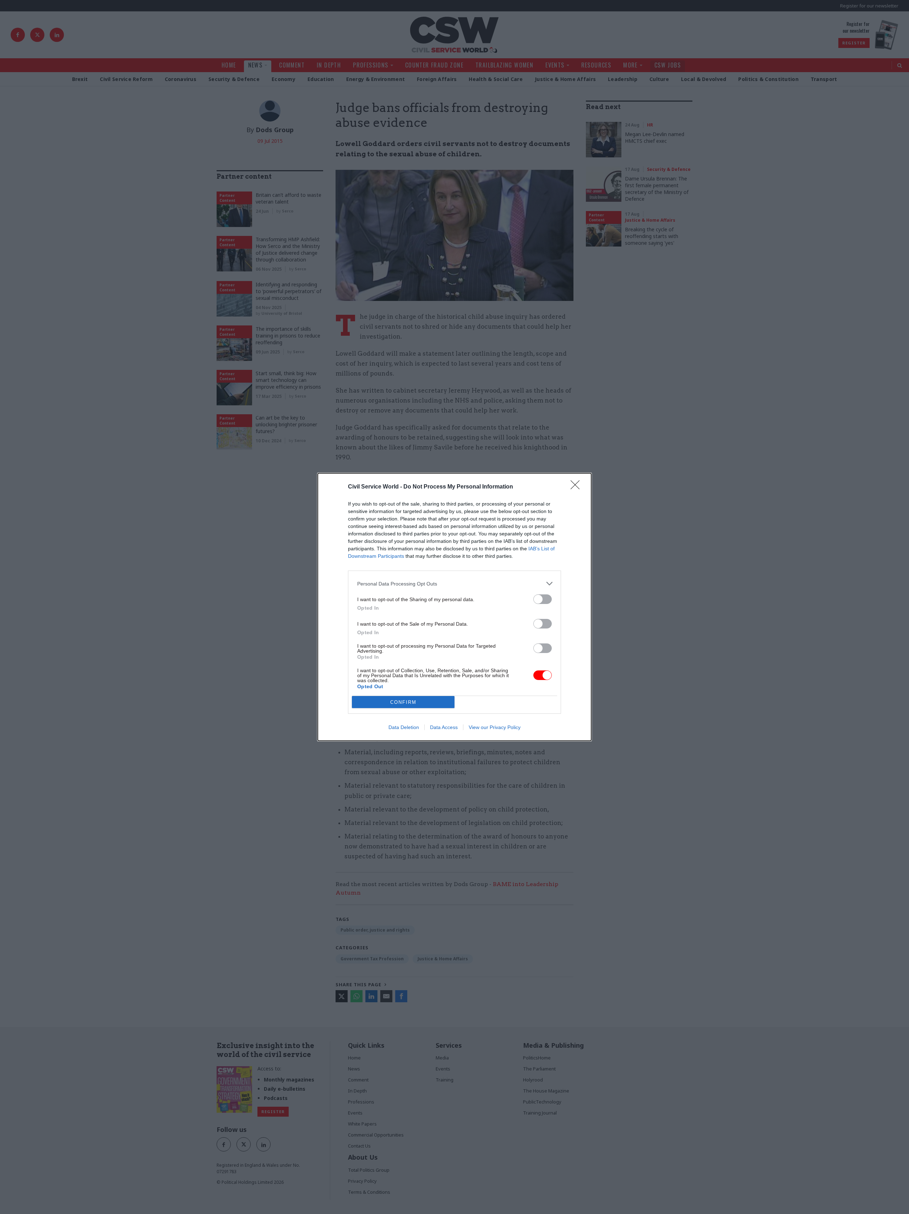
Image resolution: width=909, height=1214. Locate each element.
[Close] (577, 487)
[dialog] (454, 607)
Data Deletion (403, 727)
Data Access (444, 727)
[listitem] (454, 583)
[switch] (542, 599)
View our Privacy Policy (495, 727)
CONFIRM (403, 702)
